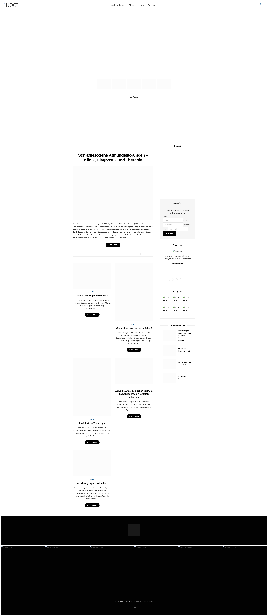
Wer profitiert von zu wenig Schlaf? (125, 122)
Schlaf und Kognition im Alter (110, 120)
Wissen (131, 5)
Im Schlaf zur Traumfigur (134, 252)
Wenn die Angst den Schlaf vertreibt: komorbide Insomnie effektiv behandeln (134, 322)
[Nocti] (11, 5)
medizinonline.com (118, 5)
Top (134, 607)
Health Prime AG (126, 601)
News (142, 5)
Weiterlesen (92, 442)
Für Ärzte (151, 5)
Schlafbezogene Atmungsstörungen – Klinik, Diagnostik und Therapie (134, 45)
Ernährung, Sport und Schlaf (183, 120)
